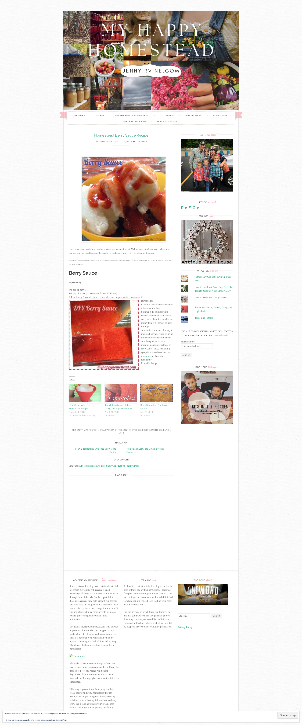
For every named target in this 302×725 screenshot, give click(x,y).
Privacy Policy (185, 627)
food (145, 430)
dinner (127, 430)
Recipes (99, 115)
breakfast (105, 430)
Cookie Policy (62, 719)
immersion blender (150, 337)
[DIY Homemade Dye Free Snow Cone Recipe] (85, 393)
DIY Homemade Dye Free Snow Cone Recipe (82, 406)
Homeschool (220, 115)
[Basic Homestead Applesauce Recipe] (156, 393)
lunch (166, 430)
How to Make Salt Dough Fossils (211, 297)
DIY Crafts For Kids (134, 121)
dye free (136, 430)
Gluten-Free (167, 115)
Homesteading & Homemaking (131, 115)
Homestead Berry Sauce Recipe (121, 135)
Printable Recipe (149, 363)
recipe (121, 433)
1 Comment (141, 142)
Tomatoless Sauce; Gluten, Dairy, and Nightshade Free (118, 406)
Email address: (188, 341)
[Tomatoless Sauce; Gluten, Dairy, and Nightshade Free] (121, 393)
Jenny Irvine (105, 142)
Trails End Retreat (168, 121)
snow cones (146, 348)
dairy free (116, 430)
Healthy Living (193, 115)
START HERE (78, 115)
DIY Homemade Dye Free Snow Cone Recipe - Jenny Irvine (109, 465)
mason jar (146, 356)
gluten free (155, 430)
